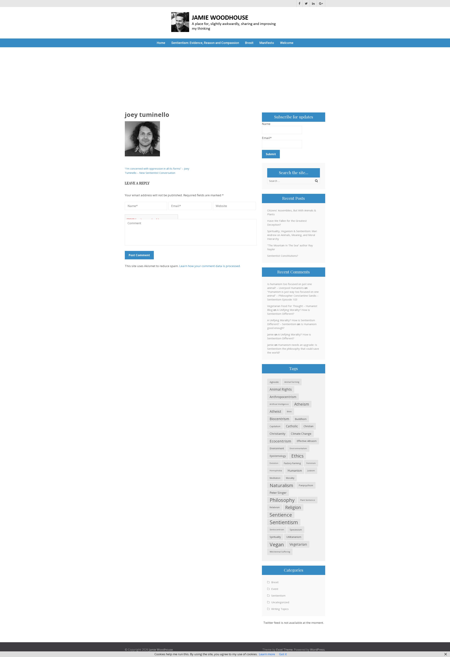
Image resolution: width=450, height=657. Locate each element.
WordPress (317, 650)
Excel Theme (284, 650)
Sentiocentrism (277, 529)
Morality (290, 478)
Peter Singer (278, 493)
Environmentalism (298, 448)
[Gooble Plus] (321, 3)
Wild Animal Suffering (280, 551)
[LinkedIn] (313, 3)
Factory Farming (292, 463)
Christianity (277, 434)
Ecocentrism (280, 441)
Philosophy (282, 500)
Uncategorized (280, 602)
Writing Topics (280, 609)
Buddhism (301, 419)
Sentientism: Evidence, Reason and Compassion (205, 43)
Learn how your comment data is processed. (210, 266)
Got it (283, 654)
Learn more (267, 654)
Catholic (292, 426)
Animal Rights (281, 389)
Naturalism (281, 485)
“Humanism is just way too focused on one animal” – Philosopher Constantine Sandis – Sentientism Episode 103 (293, 295)
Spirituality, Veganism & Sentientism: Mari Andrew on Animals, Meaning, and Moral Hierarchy (292, 235)
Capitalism (275, 426)
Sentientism (284, 522)
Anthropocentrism (283, 397)
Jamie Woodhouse (161, 650)
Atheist (275, 411)
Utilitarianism (294, 537)
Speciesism (296, 529)
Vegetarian (298, 544)
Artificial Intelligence (279, 404)
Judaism (311, 470)
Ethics (297, 456)
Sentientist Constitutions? (282, 255)
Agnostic (274, 382)
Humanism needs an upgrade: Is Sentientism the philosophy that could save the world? (293, 348)
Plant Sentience (307, 500)
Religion (293, 507)
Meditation (275, 478)
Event (274, 589)
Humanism (295, 470)
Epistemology (278, 456)
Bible (289, 411)
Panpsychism (306, 485)
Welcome (286, 43)
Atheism (301, 404)
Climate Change (301, 434)
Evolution (274, 463)
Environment (277, 448)
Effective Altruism (307, 441)
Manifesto (266, 43)
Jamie (270, 334)
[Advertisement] (225, 73)
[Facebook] (300, 3)
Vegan (277, 544)
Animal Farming (291, 382)
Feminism (311, 463)
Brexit (249, 43)
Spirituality (275, 537)
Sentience (281, 515)
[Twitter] (306, 3)
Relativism (275, 507)
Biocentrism (279, 418)
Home (161, 43)
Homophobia (276, 470)
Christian (308, 426)
